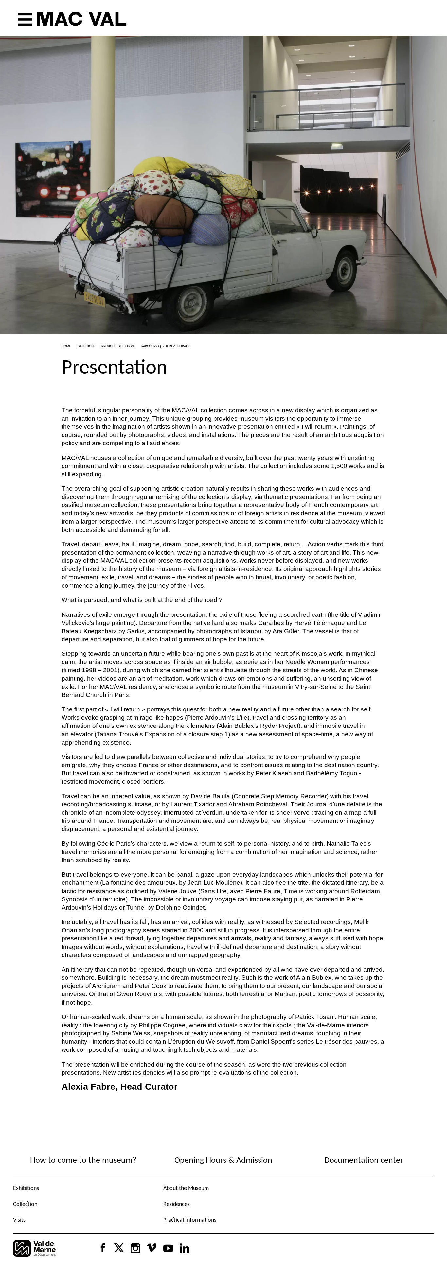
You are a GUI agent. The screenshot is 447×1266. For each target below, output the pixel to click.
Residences (176, 1204)
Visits (19, 1220)
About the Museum (186, 1188)
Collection (25, 1204)
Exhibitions (26, 1188)
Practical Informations (189, 1220)
